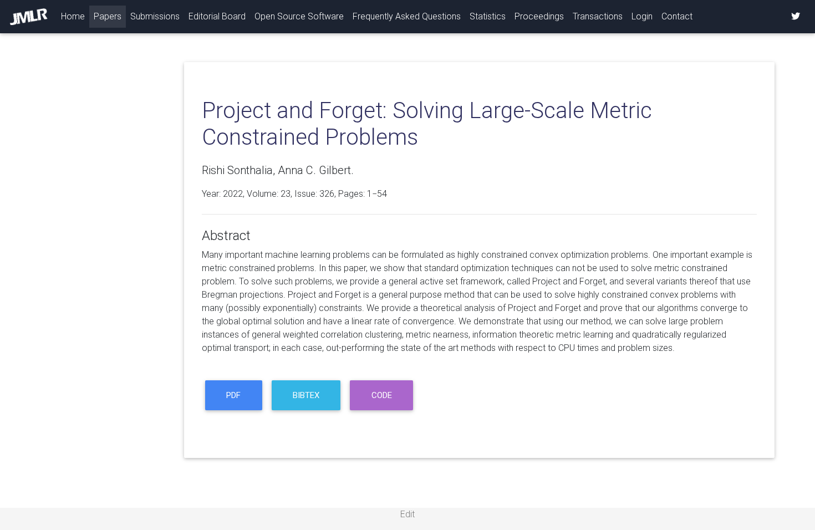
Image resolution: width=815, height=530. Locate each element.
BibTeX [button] (306, 395)
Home (75, 16)
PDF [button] (233, 395)
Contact (676, 16)
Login (642, 16)
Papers (107, 16)
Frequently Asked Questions (407, 16)
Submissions (155, 16)
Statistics (488, 16)
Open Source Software (299, 16)
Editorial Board (217, 16)
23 (286, 193)
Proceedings (539, 16)
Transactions (598, 16)
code (381, 395)
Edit (407, 514)
